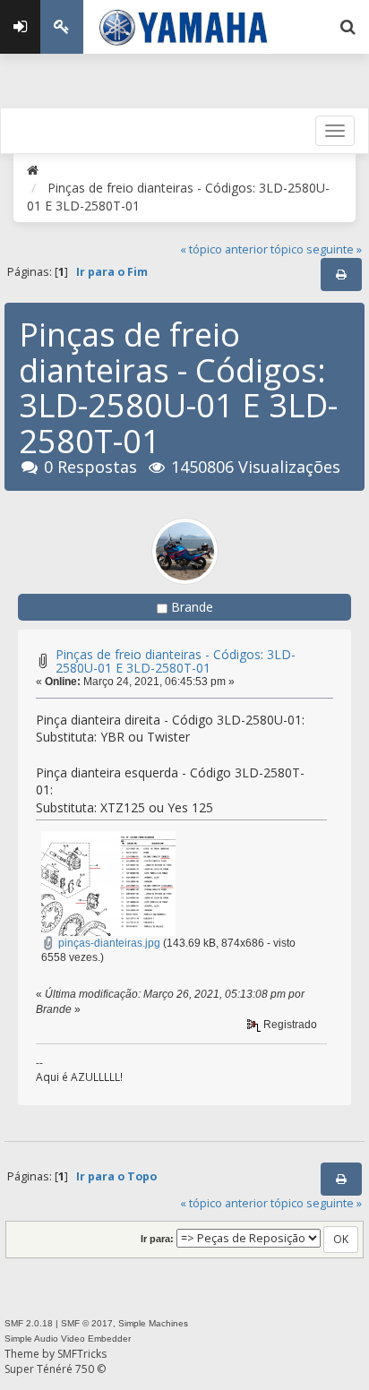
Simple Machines (153, 1323)
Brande (192, 606)
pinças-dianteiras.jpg (108, 943)
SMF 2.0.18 (28, 1323)
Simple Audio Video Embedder (67, 1338)
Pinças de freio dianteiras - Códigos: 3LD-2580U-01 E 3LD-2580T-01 (176, 661)
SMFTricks (82, 1353)
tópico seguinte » (316, 249)
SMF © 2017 (87, 1323)
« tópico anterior (224, 249)
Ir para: (157, 1238)
